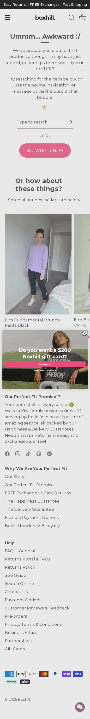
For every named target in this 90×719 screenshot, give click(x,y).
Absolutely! (45, 364)
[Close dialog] (84, 333)
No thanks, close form (45, 370)
